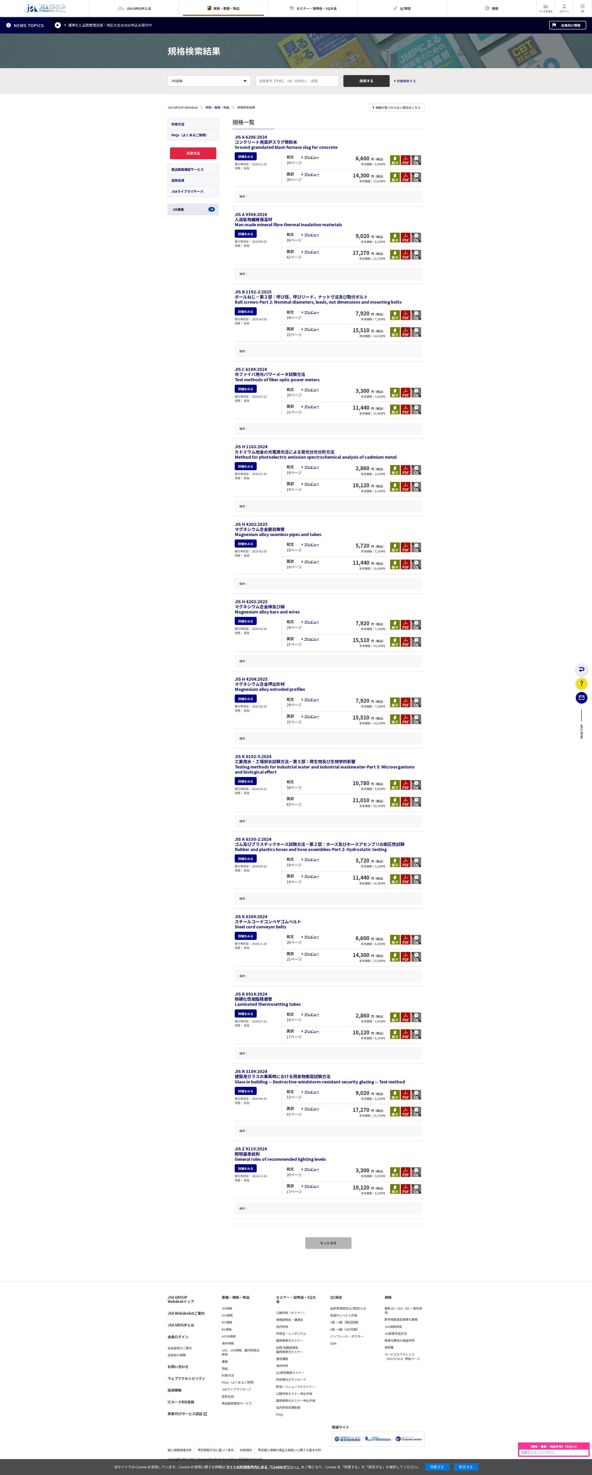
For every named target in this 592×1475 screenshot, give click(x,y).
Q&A (333, 1343)
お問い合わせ (178, 1366)
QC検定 (336, 1297)
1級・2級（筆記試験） (345, 1322)
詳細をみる (245, 156)
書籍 (225, 1361)
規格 (388, 1297)
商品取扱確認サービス (187, 169)
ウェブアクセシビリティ (186, 1378)
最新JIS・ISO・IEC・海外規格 (403, 1310)
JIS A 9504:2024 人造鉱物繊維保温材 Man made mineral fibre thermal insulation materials (288, 219)
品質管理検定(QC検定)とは (348, 1308)
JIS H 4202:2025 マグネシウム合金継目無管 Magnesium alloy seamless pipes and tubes (278, 529)
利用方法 (177, 124)
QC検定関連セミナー (290, 1373)
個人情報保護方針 (180, 1450)
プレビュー (311, 157)
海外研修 (282, 1366)
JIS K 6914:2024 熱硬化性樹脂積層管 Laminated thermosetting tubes (268, 998)
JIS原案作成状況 (396, 1334)
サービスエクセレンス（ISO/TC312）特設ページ (402, 1356)
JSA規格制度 (393, 1327)
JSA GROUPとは (181, 1325)
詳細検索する (406, 81)
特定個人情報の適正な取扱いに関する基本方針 (289, 1450)
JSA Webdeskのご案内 (186, 1313)
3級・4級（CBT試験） (345, 1329)
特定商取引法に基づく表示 (216, 1450)
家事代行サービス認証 (185, 1413)
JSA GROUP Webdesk (183, 107)
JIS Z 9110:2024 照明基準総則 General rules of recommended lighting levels (280, 1153)
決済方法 (193, 153)
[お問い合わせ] (581, 698)
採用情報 (175, 1390)
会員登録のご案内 (180, 1348)
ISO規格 (227, 1315)
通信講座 (282, 1359)
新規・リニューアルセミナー (295, 1387)
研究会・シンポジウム (291, 1334)
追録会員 (177, 180)
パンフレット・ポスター (347, 1336)
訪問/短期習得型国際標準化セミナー (289, 1350)
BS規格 (226, 1329)
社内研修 (282, 1327)
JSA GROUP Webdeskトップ (181, 1299)
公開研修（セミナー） (291, 1313)
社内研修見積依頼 (288, 1407)
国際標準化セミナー (289, 1340)
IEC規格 (227, 1322)
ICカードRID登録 (181, 1401)
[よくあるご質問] (581, 683)
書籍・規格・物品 (236, 1297)
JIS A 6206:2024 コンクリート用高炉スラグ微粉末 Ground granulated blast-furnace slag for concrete (286, 141)
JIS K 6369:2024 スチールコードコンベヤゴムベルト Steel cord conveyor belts (268, 921)
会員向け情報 (570, 25)
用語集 (389, 1347)
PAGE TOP (581, 733)
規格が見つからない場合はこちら (398, 107)
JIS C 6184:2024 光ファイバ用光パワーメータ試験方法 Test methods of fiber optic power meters (277, 374)
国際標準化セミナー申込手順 (295, 1401)
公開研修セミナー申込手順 (294, 1394)
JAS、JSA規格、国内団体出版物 (240, 1352)
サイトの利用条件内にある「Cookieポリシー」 (263, 1466)
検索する (366, 80)
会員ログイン (178, 1336)
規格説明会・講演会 (289, 1320)
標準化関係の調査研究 (400, 1340)
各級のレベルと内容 (343, 1315)
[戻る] (581, 669)
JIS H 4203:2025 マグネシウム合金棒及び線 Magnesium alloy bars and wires (267, 606)
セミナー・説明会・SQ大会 (296, 1299)
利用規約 (246, 1450)
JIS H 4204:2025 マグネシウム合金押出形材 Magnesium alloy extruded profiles (270, 684)
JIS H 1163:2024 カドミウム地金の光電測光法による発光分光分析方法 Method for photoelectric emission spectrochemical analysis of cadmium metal (316, 451)
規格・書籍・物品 (217, 107)
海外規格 (228, 1343)
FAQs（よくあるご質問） (190, 135)
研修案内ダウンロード (291, 1379)
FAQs (279, 1414)
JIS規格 (193, 209)
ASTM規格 (228, 1336)
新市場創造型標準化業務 (401, 1319)
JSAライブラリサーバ (187, 191)
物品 (225, 1368)
